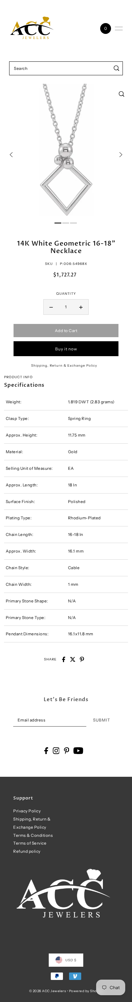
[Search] (117, 68)
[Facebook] (46, 750)
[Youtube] (78, 750)
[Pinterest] (66, 750)
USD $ (70, 960)
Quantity (66, 293)
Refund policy (27, 851)
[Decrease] (51, 307)
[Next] (120, 154)
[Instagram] (56, 750)
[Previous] (11, 154)
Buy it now (66, 348)
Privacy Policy (27, 810)
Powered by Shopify (86, 991)
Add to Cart (66, 330)
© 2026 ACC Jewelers (47, 991)
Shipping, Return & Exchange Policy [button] (64, 365)
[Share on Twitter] (72, 659)
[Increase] (80, 307)
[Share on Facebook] (63, 659)
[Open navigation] (119, 28)
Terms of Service (29, 843)
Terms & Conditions (33, 835)
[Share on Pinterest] (82, 659)
